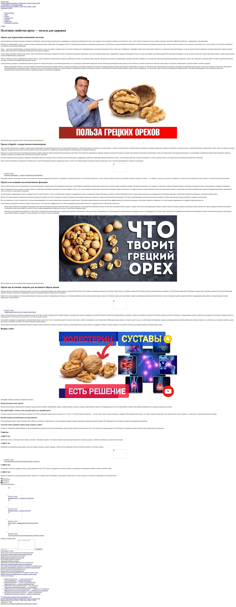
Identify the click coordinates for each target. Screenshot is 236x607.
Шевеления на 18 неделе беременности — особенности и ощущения (26, 590)
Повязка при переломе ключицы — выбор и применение (22, 594)
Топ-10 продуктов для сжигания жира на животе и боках (26, 535)
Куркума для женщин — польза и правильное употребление (23, 175)
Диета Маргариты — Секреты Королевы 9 (17, 580)
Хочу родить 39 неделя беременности (12, 571)
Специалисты (8, 18)
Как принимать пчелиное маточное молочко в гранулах (21, 461)
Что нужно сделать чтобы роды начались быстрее (16, 554)
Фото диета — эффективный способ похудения (23, 523)
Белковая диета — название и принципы (21, 498)
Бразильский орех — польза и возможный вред (19, 584)
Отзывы (6, 19)
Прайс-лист (8, 21)
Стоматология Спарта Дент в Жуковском (15, 597)
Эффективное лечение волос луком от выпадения (20, 312)
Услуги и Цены (9, 13)
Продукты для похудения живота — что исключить (20, 587)
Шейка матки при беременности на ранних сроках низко (19, 574)
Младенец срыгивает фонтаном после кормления (16, 564)
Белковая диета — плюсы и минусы (19, 510)
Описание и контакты (11, 23)
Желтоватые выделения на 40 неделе (12, 557)
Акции (6, 16)
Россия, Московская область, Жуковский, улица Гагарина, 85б (20, 3)
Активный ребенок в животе (10, 561)
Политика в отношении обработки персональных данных (19, 603)
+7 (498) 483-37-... (11, 5)
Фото (6, 14)
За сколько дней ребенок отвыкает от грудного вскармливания (20, 567)
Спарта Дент (5, 1)
